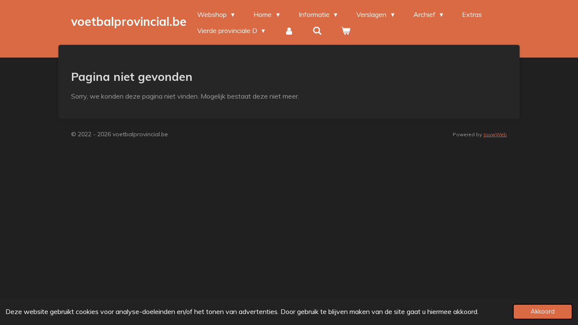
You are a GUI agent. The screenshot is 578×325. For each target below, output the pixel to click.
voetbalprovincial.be (129, 21)
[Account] (288, 30)
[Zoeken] (317, 30)
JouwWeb (495, 134)
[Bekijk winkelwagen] (346, 30)
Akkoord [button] (543, 311)
